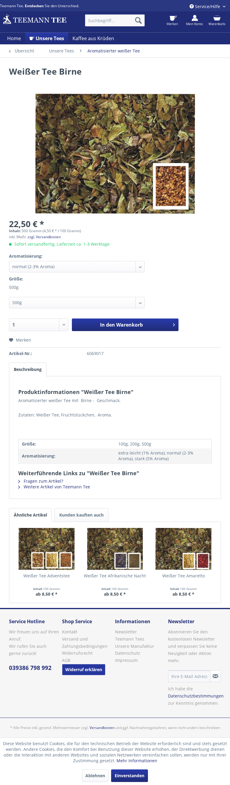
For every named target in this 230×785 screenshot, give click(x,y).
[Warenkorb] (216, 20)
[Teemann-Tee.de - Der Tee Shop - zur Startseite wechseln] (34, 21)
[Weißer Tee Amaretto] (183, 549)
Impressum (126, 660)
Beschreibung (28, 369)
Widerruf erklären (83, 669)
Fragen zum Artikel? (42, 481)
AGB (66, 660)
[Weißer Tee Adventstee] (46, 549)
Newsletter (126, 632)
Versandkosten (102, 727)
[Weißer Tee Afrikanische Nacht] (115, 549)
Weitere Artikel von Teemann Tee (56, 487)
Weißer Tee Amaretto (183, 576)
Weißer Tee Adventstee (46, 576)
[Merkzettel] (172, 20)
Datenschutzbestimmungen (196, 696)
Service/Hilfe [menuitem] (207, 6)
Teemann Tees (129, 639)
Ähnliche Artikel (30, 515)
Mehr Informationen (136, 760)
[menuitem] (115, 20)
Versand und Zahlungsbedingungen (85, 642)
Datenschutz (127, 653)
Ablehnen (95, 775)
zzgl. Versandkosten (44, 236)
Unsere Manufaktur (134, 646)
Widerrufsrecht (77, 653)
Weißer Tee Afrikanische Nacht (115, 576)
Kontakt (69, 632)
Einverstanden (129, 775)
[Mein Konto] (194, 20)
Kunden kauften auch (81, 515)
